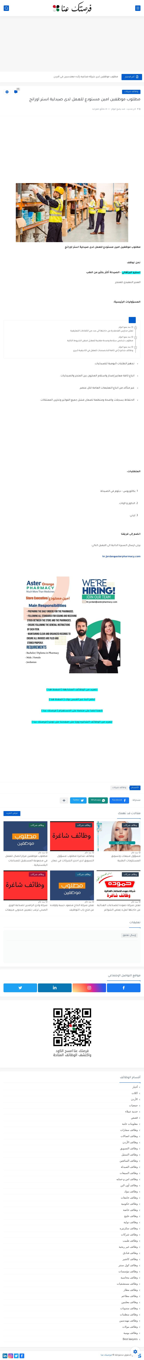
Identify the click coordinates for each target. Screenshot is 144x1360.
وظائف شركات (131, 92)
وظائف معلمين (129, 1302)
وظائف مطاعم (130, 1295)
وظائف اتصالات (129, 1136)
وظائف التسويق (129, 1148)
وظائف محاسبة (129, 1277)
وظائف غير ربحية (128, 1246)
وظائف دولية (131, 1222)
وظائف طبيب (130, 1240)
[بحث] (6, 8)
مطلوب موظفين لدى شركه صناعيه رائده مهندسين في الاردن (86, 77)
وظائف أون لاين (129, 1185)
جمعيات (133, 1105)
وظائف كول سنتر (128, 1265)
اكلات (135, 1093)
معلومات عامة (130, 1123)
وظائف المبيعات (129, 1172)
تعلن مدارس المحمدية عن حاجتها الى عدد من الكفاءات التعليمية (101, 331)
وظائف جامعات (129, 1197)
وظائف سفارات (129, 1129)
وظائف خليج (131, 1216)
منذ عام (134, 852)
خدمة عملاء (131, 1111)
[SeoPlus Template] (139, 1355)
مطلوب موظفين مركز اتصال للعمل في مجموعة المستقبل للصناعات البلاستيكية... (26, 861)
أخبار (135, 1086)
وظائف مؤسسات (128, 1271)
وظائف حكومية (129, 1203)
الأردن (134, 1099)
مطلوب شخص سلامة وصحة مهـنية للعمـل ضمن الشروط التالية (100, 341)
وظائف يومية (130, 1332)
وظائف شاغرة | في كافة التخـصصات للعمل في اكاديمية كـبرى (103, 350)
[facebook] (123, 987)
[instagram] (89, 987)
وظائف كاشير (130, 1259)
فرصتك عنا (106, 1355)
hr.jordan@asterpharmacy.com (121, 556)
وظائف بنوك (131, 1191)
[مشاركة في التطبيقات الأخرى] (64, 800)
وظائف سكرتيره (129, 1228)
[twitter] (20, 987)
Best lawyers (130, 1339)
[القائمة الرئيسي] (137, 8)
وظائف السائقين (129, 1160)
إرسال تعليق (129, 935)
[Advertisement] (72, 44)
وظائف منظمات (129, 1314)
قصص (134, 1117)
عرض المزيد (12, 813)
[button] (119, 800)
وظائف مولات (130, 1326)
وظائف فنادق (130, 1252)
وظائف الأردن (130, 1142)
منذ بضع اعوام (124, 327)
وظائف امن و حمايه (127, 1179)
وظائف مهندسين (128, 1320)
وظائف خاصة (130, 1209)
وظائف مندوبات (129, 1308)
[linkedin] (54, 987)
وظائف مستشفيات (127, 1283)
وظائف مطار (131, 1289)
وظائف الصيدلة (129, 1166)
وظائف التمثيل (130, 1154)
